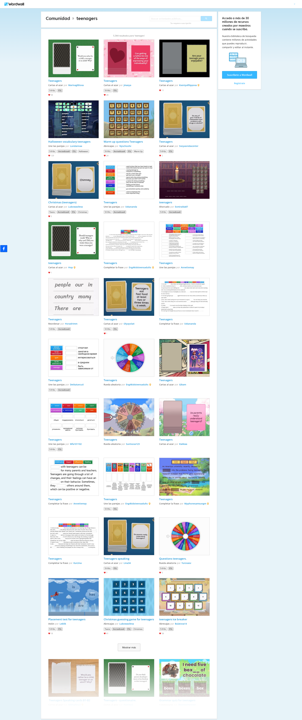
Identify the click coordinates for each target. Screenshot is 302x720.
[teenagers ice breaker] (184, 597)
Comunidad (58, 18)
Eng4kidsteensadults (140, 267)
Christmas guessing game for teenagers (129, 619)
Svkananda (131, 206)
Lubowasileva (75, 206)
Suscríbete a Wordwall (239, 74)
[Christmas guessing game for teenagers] (129, 597)
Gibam (182, 384)
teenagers (87, 18)
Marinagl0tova (76, 85)
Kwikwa (183, 443)
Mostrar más (129, 647)
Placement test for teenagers (66, 619)
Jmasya (127, 85)
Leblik (63, 623)
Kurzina (77, 563)
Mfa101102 (76, 443)
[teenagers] (184, 180)
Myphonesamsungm (195, 503)
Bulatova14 (181, 623)
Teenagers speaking (116, 558)
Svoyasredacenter (188, 146)
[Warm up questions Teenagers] (129, 119)
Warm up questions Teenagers (123, 141)
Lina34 (127, 563)
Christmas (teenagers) (62, 202)
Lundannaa (76, 146)
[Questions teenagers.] (184, 536)
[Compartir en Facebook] (3, 248)
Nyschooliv (125, 146)
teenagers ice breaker (173, 619)
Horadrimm (71, 323)
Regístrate (239, 83)
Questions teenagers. (173, 558)
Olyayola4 (129, 323)
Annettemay (187, 267)
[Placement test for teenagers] (73, 597)
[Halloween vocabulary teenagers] (73, 119)
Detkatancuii (77, 384)
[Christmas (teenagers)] (73, 180)
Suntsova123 (133, 443)
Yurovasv (186, 563)
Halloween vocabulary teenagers (69, 141)
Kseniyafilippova (188, 85)
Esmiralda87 (181, 206)
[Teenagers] (73, 58)
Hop (70, 267)
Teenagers (55, 81)
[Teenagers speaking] (129, 536)
